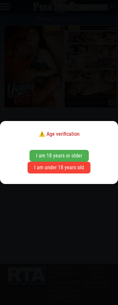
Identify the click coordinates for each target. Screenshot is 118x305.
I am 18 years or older (59, 155)
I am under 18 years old (59, 167)
